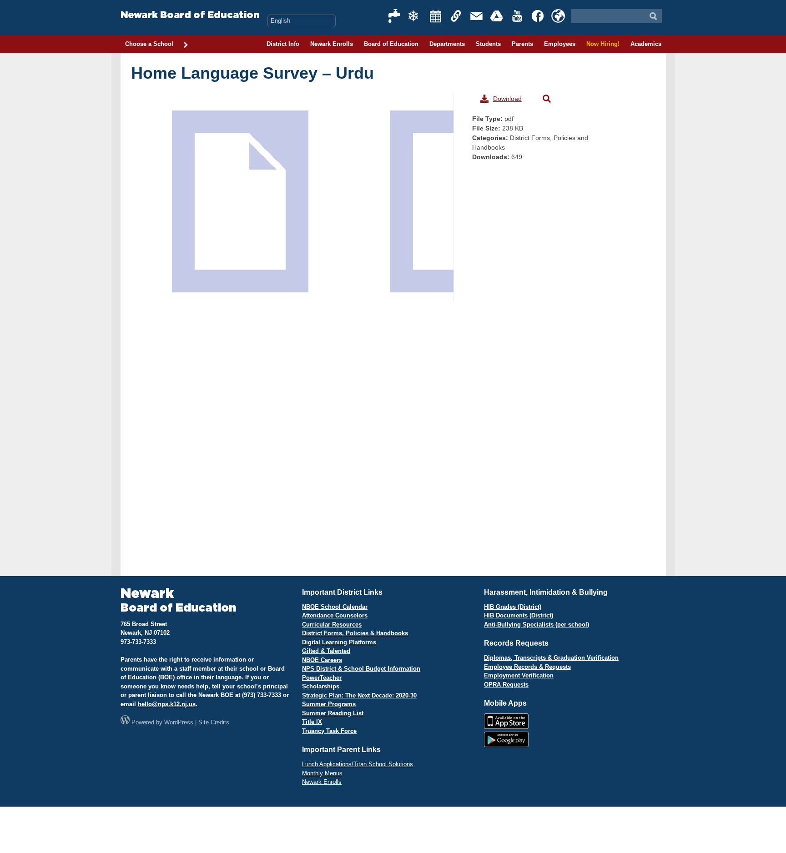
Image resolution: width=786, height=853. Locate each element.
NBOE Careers (322, 660)
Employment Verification (519, 675)
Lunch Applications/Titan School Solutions (357, 764)
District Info (283, 43)
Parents (522, 43)
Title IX (312, 721)
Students (488, 43)
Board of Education (391, 43)
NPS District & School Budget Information (361, 668)
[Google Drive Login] (497, 16)
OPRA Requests (506, 684)
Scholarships (320, 686)
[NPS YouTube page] (517, 16)
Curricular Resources (332, 624)
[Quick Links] (456, 16)
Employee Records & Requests (527, 666)
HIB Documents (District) (518, 615)
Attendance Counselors (335, 615)
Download (507, 98)
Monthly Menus (322, 773)
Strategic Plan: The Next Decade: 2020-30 (359, 695)
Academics (645, 43)
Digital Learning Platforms (339, 642)
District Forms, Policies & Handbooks (355, 633)
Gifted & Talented (326, 650)
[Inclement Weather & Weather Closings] (415, 16)
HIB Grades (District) (512, 606)
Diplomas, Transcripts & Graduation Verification (551, 657)
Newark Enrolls (331, 43)
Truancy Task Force (329, 731)
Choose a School (149, 43)
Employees (559, 43)
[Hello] (558, 16)
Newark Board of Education (190, 15)
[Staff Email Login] (476, 16)
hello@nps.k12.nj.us (167, 704)
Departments (447, 43)
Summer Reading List (332, 713)
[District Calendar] (435, 16)
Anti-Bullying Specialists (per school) (536, 624)
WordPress (178, 722)
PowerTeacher (322, 677)
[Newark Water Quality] (395, 16)
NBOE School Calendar (335, 606)
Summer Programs (329, 704)
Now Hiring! (603, 43)
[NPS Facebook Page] (538, 16)
